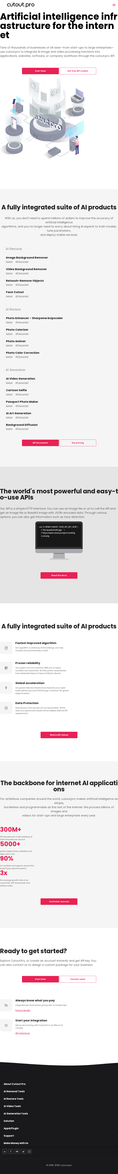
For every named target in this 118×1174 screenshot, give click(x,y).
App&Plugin (11, 1128)
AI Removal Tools (14, 1091)
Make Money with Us (16, 1143)
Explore (9, 262)
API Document (22, 262)
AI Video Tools (12, 1106)
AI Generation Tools (16, 1113)
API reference (22, 1033)
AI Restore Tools (14, 1098)
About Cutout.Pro (15, 1084)
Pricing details (22, 1010)
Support (9, 1135)
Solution (9, 1121)
